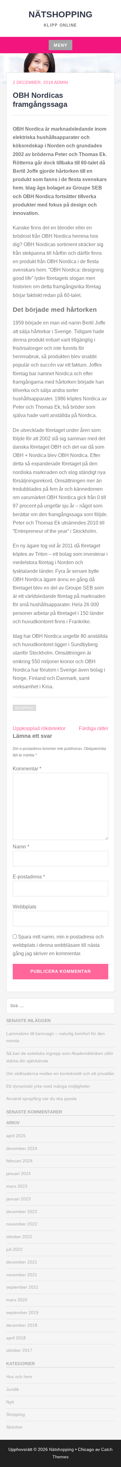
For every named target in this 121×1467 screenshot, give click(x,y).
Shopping (24, 708)
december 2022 (21, 1211)
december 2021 (21, 1262)
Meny (60, 45)
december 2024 (21, 1148)
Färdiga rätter (93, 728)
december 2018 (21, 1325)
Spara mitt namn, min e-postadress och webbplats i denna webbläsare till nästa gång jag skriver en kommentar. (58, 945)
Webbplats (24, 906)
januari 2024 (18, 1173)
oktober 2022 (19, 1236)
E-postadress (29, 876)
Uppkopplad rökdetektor (39, 728)
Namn (21, 846)
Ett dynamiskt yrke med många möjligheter (48, 1086)
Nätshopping (60, 14)
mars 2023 (16, 1186)
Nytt (10, 1402)
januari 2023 (18, 1198)
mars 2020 (16, 1299)
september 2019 (22, 1312)
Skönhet (14, 1427)
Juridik (12, 1389)
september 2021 (22, 1287)
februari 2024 (19, 1160)
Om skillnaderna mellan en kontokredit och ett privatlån (60, 1073)
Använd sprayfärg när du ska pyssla (41, 1098)
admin (61, 82)
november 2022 (21, 1223)
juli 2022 (14, 1249)
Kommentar (27, 768)
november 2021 (21, 1274)
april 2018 (16, 1337)
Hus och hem (19, 1376)
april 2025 (16, 1135)
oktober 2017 (19, 1350)
